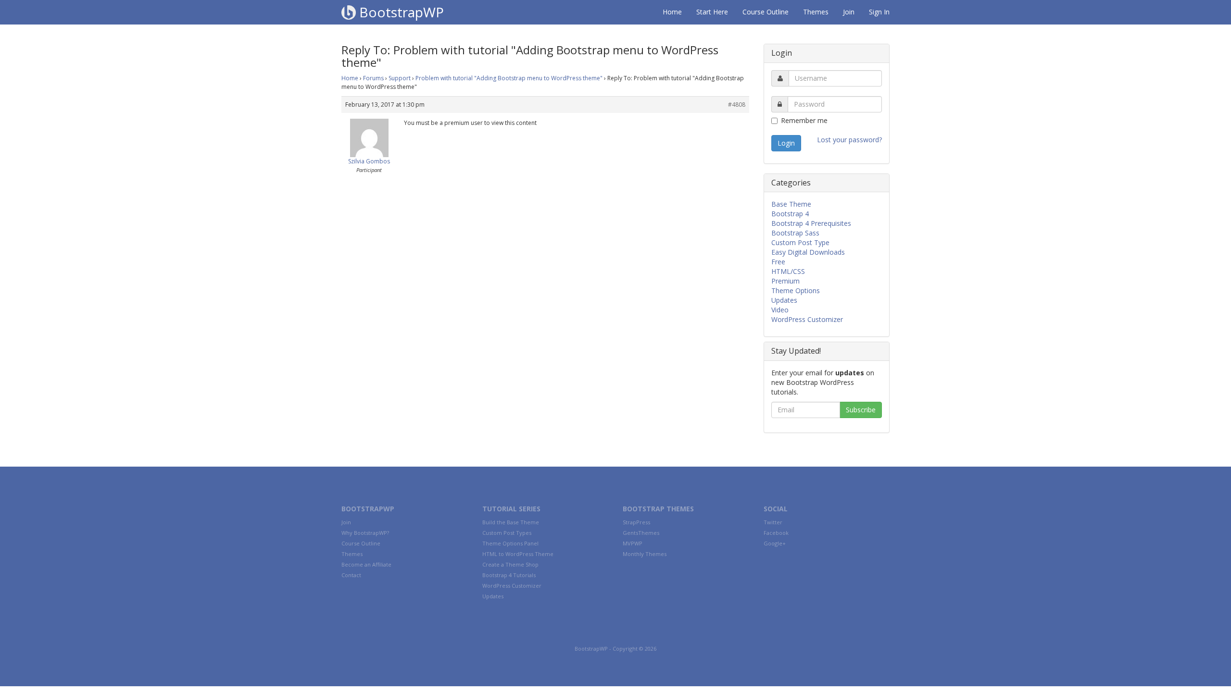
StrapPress (636, 522)
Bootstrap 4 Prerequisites (811, 223)
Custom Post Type (800, 242)
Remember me (804, 120)
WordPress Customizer (807, 319)
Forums (373, 78)
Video (780, 309)
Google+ (775, 543)
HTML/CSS (788, 271)
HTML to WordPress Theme (517, 553)
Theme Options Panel (510, 543)
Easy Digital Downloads (808, 252)
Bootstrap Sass (795, 232)
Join (848, 11)
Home (672, 11)
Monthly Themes (644, 553)
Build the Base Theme (510, 522)
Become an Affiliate (366, 564)
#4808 (736, 104)
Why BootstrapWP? (365, 532)
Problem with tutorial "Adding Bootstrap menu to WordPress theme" (509, 78)
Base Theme (791, 204)
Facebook (776, 532)
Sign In (879, 11)
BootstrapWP (400, 12)
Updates (784, 300)
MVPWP (632, 543)
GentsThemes (641, 532)
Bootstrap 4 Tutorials (509, 575)
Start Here (712, 11)
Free (778, 261)
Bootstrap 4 (790, 213)
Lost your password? (849, 139)
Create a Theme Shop (510, 564)
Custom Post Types (506, 532)
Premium (785, 280)
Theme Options (795, 290)
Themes (816, 11)
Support (400, 78)
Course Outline (765, 11)
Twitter (773, 522)
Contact (351, 575)
